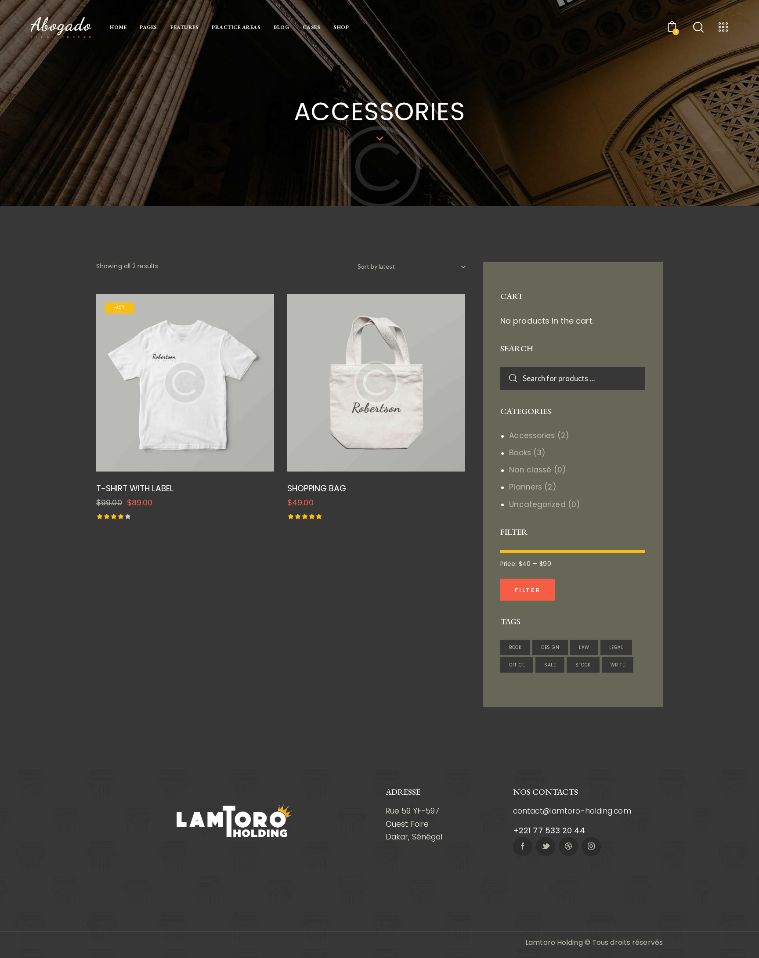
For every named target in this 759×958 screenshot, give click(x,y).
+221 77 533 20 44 (549, 830)
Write (618, 665)
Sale (550, 665)
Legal (616, 647)
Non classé (530, 470)
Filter (528, 590)
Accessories (532, 435)
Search (508, 378)
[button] (161, 382)
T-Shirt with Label (134, 488)
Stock (583, 665)
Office (516, 665)
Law (584, 647)
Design (550, 647)
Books (520, 452)
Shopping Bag (316, 488)
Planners (525, 487)
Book (515, 647)
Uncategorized (537, 504)
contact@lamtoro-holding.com (572, 811)
